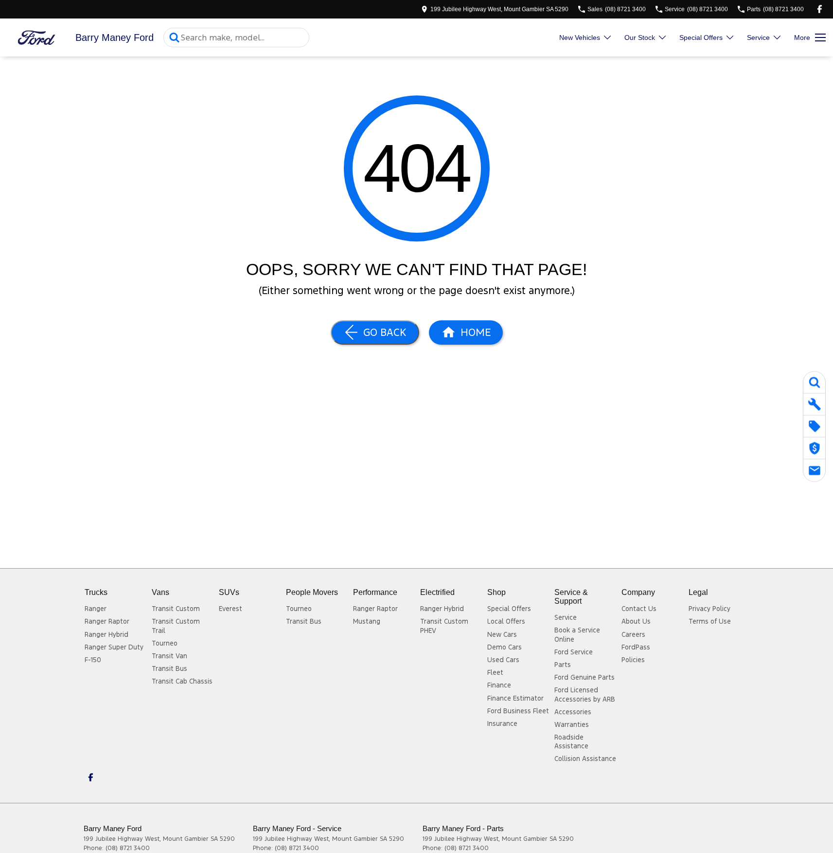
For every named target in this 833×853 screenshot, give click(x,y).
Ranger (95, 608)
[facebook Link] (820, 9)
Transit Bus (169, 668)
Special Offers (701, 37)
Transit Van (169, 655)
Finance (499, 685)
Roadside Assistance (571, 741)
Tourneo (164, 643)
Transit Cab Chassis (182, 681)
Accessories (572, 711)
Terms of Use (710, 621)
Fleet (495, 672)
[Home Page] (36, 38)
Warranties (571, 724)
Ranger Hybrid (106, 634)
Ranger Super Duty (114, 647)
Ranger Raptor (107, 621)
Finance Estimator (515, 698)
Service (758, 37)
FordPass (635, 647)
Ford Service (573, 652)
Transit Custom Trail (176, 625)
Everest (230, 608)
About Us (636, 621)
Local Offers (506, 621)
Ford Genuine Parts (584, 677)
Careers (633, 634)
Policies (633, 659)
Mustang (366, 621)
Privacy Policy (709, 608)
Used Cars (503, 659)
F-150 (93, 659)
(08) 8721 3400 (128, 848)
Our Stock (639, 37)
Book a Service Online (577, 634)
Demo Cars (504, 647)
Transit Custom (176, 608)
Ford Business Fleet (518, 710)
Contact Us (638, 608)
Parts (562, 664)
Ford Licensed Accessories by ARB (584, 694)
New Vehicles (579, 37)
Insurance (502, 723)
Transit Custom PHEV (444, 625)
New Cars (502, 634)
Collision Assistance (585, 758)
